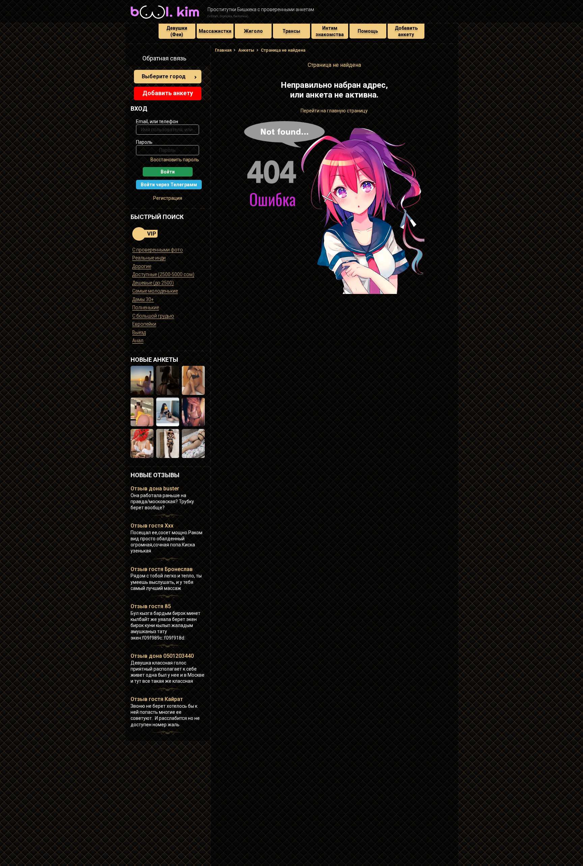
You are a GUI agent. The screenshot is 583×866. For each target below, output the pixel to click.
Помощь (368, 31)
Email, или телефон (157, 121)
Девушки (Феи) (176, 31)
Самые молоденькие (155, 291)
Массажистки (215, 31)
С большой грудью (153, 316)
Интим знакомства (329, 31)
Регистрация (167, 198)
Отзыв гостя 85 (151, 606)
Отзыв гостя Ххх (152, 525)
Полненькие (145, 307)
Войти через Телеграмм (169, 184)
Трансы (291, 31)
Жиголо (253, 31)
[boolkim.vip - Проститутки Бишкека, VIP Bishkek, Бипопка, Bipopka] (165, 19)
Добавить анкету (406, 31)
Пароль (144, 142)
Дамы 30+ (143, 299)
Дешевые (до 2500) (153, 283)
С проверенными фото (157, 249)
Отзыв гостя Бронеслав (162, 569)
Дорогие (141, 266)
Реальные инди (149, 258)
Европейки (144, 324)
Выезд (139, 332)
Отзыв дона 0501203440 (162, 656)
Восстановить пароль (174, 159)
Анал (137, 340)
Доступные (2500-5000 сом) (163, 274)
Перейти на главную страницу (334, 110)
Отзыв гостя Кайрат (157, 699)
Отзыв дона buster (155, 488)
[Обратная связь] (134, 59)
